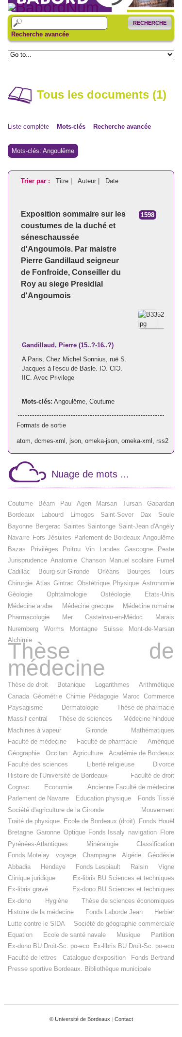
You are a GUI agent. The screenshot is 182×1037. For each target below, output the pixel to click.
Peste (166, 549)
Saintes (74, 526)
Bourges (138, 571)
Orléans (108, 571)
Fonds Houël (156, 821)
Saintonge (101, 526)
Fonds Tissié (156, 798)
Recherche (149, 23)
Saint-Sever (116, 514)
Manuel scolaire (131, 560)
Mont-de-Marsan (151, 628)
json (75, 440)
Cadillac (19, 571)
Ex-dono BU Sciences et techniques (123, 889)
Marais (164, 617)
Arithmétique (156, 684)
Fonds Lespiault (98, 866)
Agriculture (88, 753)
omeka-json (101, 440)
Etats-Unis (159, 594)
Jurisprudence (27, 560)
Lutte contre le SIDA (36, 923)
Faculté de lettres (32, 957)
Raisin (139, 866)
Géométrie (47, 696)
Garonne (48, 832)
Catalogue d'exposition (94, 957)
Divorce (163, 764)
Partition (162, 934)
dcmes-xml (50, 440)
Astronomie (158, 583)
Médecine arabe (30, 606)
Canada (18, 696)
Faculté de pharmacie (107, 741)
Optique (74, 832)
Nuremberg (23, 628)
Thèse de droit (28, 684)
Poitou (72, 549)
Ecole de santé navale (74, 934)
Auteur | (89, 181)
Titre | (65, 181)
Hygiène (56, 900)
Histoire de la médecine (41, 912)
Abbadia (19, 866)
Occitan (56, 753)
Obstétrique (93, 583)
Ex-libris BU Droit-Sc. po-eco (133, 946)
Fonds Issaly (106, 832)
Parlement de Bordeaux (107, 537)
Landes (109, 549)
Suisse (113, 628)
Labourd (52, 514)
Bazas (17, 549)
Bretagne (20, 832)
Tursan (132, 503)
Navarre (19, 537)
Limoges (82, 514)
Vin (90, 549)
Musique (128, 934)
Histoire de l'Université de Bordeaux (58, 775)
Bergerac (48, 526)
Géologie (20, 594)
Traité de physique (34, 821)
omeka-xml (136, 440)
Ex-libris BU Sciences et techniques (123, 878)
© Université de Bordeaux (80, 1019)
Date (111, 181)
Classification (155, 844)
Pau (65, 503)
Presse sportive (30, 968)
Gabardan (160, 503)
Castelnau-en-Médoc (114, 617)
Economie (58, 787)
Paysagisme (25, 707)
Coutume (102, 401)
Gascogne (138, 549)
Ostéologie (115, 594)
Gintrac (63, 583)
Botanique (71, 684)
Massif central (28, 718)
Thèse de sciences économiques (128, 900)
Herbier (164, 912)
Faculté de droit (152, 775)
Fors (39, 537)
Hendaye (53, 866)
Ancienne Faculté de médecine (130, 787)
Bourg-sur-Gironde (63, 571)
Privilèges (44, 549)
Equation (20, 934)
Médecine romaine (148, 606)
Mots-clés (71, 126)
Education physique (103, 798)
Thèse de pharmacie (145, 707)
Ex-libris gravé (28, 889)
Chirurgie (20, 583)
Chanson (93, 560)
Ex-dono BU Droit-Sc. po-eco (48, 946)
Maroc (131, 696)
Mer (67, 617)
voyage (66, 855)
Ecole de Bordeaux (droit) (99, 821)
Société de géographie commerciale (124, 923)
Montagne (84, 628)
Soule (166, 514)
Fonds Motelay (29, 855)
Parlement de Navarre (38, 798)
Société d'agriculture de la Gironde (56, 810)
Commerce (159, 696)
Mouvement (157, 810)
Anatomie (63, 560)
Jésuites (59, 537)
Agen (84, 503)
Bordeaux (21, 514)
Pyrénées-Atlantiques (38, 844)
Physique (126, 583)
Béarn (46, 503)
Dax (145, 514)
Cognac (18, 787)
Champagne (99, 855)
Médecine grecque (88, 606)
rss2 (162, 440)
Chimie (75, 696)
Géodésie (161, 855)
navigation (142, 832)
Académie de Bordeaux (141, 753)
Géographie (24, 753)
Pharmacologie (29, 617)
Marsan (106, 503)
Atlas (43, 583)
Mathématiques (152, 730)
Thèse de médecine (91, 659)
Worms (54, 628)
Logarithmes (112, 684)
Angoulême (69, 401)
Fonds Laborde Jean (114, 912)
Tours (166, 571)
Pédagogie (103, 696)
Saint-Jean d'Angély (146, 526)
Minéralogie (102, 844)
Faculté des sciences (38, 764)
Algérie (131, 855)
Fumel (165, 560)
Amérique (161, 741)
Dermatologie (80, 707)
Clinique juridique (31, 878)
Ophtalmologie (67, 594)
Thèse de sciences (85, 718)
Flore (167, 832)
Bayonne (20, 526)
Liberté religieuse (110, 764)
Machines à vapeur (34, 730)
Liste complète (28, 126)
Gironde (96, 730)
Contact (124, 1019)
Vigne (166, 866)
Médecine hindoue (148, 718)
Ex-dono (19, 900)
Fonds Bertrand (152, 957)
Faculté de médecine (37, 741)
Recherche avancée (40, 34)
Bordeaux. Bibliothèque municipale (102, 968)
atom (24, 440)
